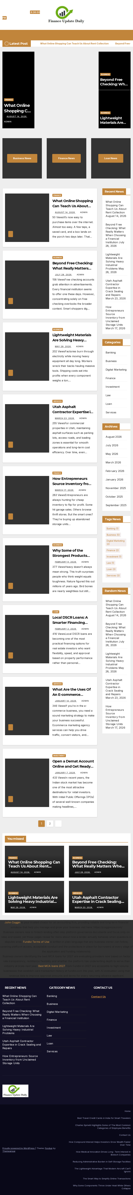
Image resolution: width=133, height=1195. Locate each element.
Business (105, 74)
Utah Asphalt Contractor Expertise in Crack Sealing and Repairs (114, 287)
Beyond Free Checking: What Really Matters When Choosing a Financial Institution (22, 1014)
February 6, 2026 (66, 562)
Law (108, 395)
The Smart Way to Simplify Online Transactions (107, 1178)
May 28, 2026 (63, 346)
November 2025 (116, 488)
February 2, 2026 (66, 629)
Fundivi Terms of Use (36, 941)
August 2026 (114, 436)
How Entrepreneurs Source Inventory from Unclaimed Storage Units (20, 1059)
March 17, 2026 (64, 490)
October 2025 (114, 496)
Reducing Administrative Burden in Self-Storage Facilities (102, 1161)
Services (57, 401)
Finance (9, 100)
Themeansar (8, 1151)
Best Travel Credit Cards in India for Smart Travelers (104, 1118)
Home (128, 1111)
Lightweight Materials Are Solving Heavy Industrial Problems (71, 340)
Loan (55, 612)
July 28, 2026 (63, 274)
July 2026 (112, 445)
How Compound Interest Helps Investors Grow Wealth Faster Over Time (100, 1143)
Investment (59, 756)
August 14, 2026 (17, 116)
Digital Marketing (116, 369)
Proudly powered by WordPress (18, 1148)
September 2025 (116, 505)
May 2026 (112, 453)
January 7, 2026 (65, 772)
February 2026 (115, 471)
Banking (111, 352)
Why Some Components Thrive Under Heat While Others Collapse (102, 1187)
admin (84, 212)
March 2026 (113, 462)
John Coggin (12, 922)
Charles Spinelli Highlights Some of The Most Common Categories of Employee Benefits (103, 1126)
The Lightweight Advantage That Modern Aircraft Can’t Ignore (102, 1170)
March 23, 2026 (65, 418)
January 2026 (114, 479)
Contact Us (125, 1135)
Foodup (48, 1148)
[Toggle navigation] (69, 35)
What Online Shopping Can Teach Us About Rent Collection (72, 206)
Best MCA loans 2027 (51, 966)
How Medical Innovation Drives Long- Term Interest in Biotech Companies (103, 1153)
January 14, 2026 (66, 701)
